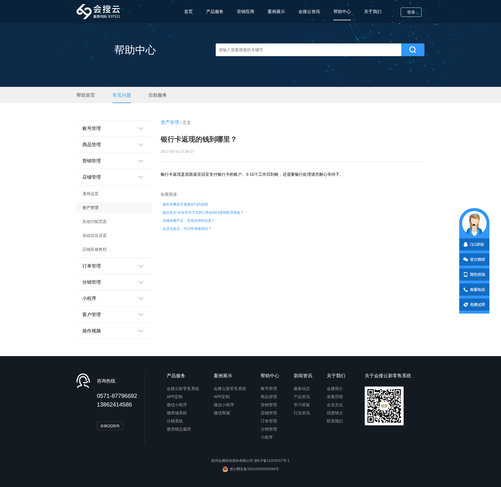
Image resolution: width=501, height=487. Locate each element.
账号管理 (269, 388)
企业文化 (335, 404)
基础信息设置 (94, 235)
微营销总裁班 (179, 429)
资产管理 (90, 207)
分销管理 (269, 429)
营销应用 (245, 11)
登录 (411, 12)
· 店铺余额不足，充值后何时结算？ (188, 221)
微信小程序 (177, 404)
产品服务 (215, 11)
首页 (188, 11)
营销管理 (269, 404)
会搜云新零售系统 (183, 388)
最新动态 (302, 388)
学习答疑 (302, 404)
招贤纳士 (335, 413)
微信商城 (222, 413)
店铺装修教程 (94, 249)
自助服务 (157, 95)
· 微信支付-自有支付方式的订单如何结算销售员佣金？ (202, 212)
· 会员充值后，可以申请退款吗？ (186, 229)
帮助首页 (86, 95)
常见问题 (121, 95)
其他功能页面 (94, 221)
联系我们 (335, 421)
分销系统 (175, 421)
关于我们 (373, 11)
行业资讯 (302, 413)
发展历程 (335, 396)
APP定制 (175, 396)
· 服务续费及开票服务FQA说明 (184, 204)
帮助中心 (342, 11)
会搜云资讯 (309, 11)
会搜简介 (335, 388)
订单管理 (269, 421)
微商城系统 (177, 413)
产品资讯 (302, 396)
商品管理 (269, 396)
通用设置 (90, 193)
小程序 (267, 437)
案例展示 (276, 11)
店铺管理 (269, 413)
